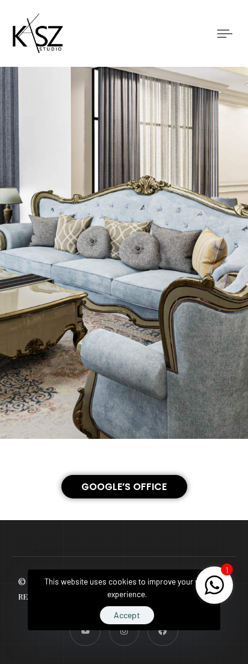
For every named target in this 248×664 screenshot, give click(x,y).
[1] (214, 591)
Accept (127, 615)
